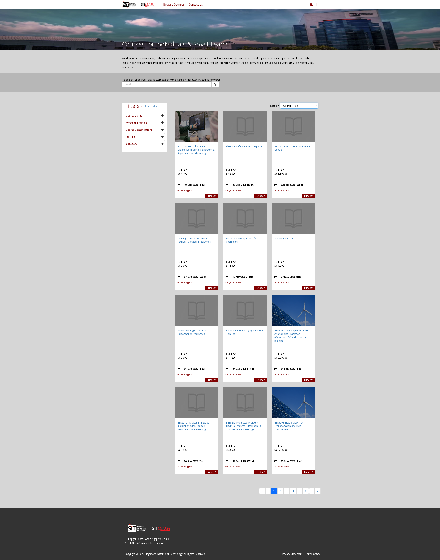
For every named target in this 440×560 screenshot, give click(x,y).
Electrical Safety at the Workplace (244, 146)
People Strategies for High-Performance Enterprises (192, 332)
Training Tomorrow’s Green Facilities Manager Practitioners (195, 240)
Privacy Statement (292, 554)
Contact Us (196, 4)
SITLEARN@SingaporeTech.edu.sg (144, 543)
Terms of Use (313, 554)
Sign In (314, 4)
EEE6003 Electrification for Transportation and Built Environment (288, 426)
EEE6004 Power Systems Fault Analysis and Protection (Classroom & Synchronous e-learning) (291, 335)
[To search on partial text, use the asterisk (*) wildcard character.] (215, 84)
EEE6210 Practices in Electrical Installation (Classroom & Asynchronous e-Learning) (194, 426)
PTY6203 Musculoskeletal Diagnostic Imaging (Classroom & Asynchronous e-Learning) (196, 150)
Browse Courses (173, 4)
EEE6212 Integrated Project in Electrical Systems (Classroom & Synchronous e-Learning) (243, 426)
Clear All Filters (151, 106)
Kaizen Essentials (283, 238)
